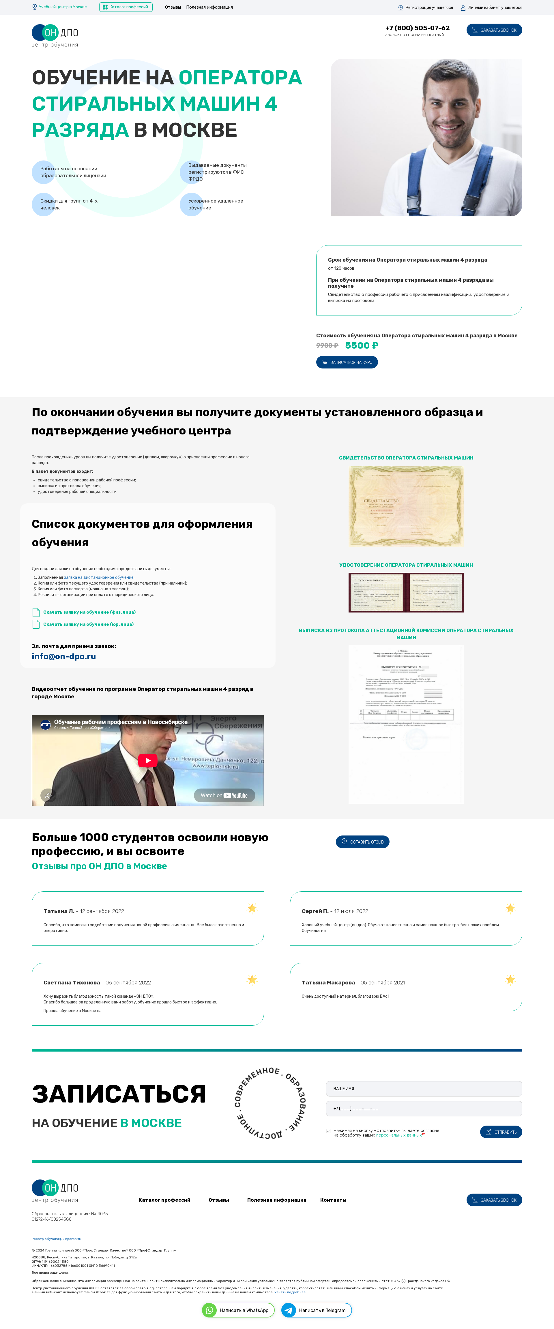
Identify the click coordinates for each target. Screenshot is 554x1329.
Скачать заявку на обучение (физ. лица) (89, 612)
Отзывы (173, 7)
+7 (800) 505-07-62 (417, 28)
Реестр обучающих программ (56, 1239)
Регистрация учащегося (429, 7)
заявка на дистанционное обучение (99, 577)
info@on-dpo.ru (64, 656)
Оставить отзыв (367, 842)
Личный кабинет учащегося (495, 7)
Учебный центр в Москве (63, 7)
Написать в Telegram (322, 1310)
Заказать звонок (498, 30)
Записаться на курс (351, 362)
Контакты (333, 1200)
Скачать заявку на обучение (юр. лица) (88, 624)
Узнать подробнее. (290, 1292)
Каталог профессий (129, 7)
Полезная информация (209, 7)
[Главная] (55, 36)
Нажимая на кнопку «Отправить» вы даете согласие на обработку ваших (386, 1132)
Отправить (505, 1132)
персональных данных (399, 1135)
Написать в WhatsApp (244, 1310)
